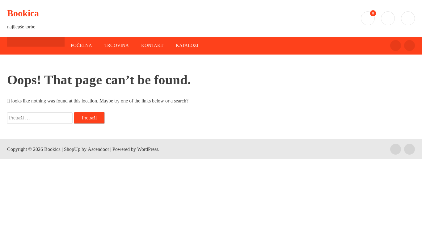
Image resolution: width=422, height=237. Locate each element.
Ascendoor (98, 149)
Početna (81, 45)
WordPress (147, 149)
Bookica (23, 13)
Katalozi (187, 45)
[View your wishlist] (408, 18)
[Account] (388, 18)
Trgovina (116, 45)
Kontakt (152, 45)
